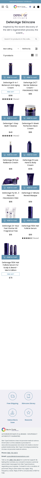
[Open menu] (2, 7)
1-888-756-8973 (14, 460)
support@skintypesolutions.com (18, 456)
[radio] (32, 55)
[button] (11, 49)
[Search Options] (37, 39)
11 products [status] (8, 55)
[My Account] (33, 6)
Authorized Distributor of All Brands (21, 1)
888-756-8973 (12, 453)
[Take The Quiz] (29, 6)
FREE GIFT (10, 92)
